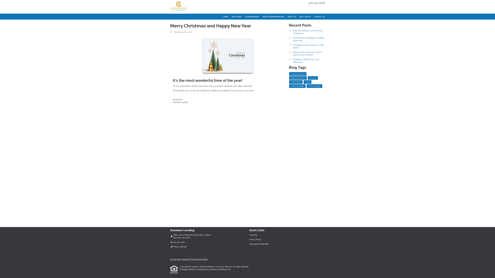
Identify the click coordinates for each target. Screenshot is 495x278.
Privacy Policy (255, 239)
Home (225, 17)
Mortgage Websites (188, 269)
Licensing (253, 235)
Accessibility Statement (259, 244)
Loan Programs (252, 17)
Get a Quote (305, 17)
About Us (291, 17)
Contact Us (319, 17)
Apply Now (236, 17)
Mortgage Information (273, 17)
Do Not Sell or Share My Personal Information (189, 259)
